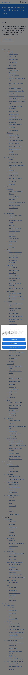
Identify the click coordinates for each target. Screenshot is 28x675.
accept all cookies (14, 347)
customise (14, 339)
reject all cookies (14, 343)
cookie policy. (18, 335)
